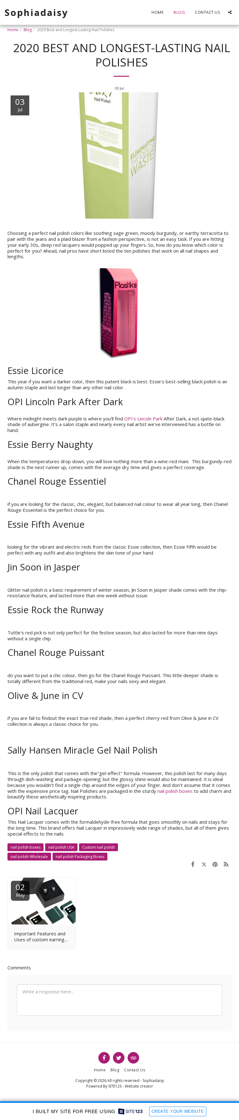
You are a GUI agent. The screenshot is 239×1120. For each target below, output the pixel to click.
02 (20, 889)
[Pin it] (215, 864)
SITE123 (115, 1086)
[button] (230, 12)
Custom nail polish (98, 847)
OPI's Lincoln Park (143, 418)
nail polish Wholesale (29, 856)
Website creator (139, 1086)
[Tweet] (204, 864)
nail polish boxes (175, 791)
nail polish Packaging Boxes (80, 856)
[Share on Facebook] (193, 864)
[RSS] (226, 864)
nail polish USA (61, 847)
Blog (28, 29)
